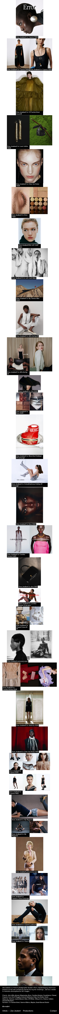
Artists (5, 1011)
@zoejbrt (5, 1006)
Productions (28, 1011)
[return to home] (29, 8)
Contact (53, 1011)
